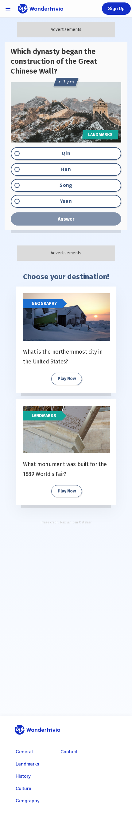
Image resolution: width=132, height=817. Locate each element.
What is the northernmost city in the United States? (63, 356)
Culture (23, 788)
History (23, 776)
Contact (68, 751)
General (24, 751)
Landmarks (44, 415)
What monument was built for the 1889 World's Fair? (65, 469)
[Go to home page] (40, 8)
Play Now (67, 378)
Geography (44, 303)
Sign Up (116, 8)
